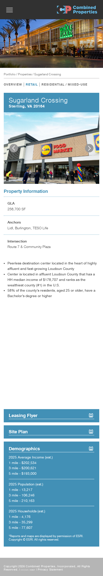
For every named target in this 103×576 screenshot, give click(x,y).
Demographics (24, 449)
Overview (13, 84)
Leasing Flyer (23, 415)
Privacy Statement (50, 569)
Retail (32, 84)
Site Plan (18, 432)
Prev (14, 148)
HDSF (32, 570)
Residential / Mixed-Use (65, 84)
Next (89, 148)
